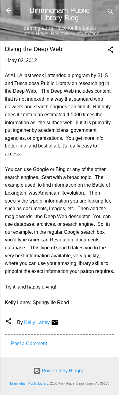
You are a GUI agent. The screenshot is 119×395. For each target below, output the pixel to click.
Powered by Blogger (63, 370)
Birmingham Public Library (29, 383)
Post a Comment (29, 343)
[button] (110, 50)
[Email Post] (54, 324)
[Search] (110, 12)
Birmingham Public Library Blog (60, 14)
